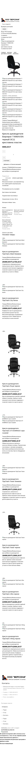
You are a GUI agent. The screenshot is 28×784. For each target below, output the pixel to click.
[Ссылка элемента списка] (14, 694)
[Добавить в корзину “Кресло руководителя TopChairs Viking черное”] (4, 665)
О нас (4, 712)
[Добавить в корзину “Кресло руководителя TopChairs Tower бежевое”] (4, 506)
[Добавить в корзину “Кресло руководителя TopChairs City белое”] (4, 325)
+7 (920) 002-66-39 (14, 1)
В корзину (6, 160)
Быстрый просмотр (4, 282)
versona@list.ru (14, 7)
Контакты (5, 715)
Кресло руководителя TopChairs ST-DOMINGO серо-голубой (13, 430)
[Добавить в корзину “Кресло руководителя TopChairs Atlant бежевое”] (4, 278)
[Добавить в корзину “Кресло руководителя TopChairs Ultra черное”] (4, 616)
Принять (16, 743)
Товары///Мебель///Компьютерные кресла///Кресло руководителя (11, 122)
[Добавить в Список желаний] (4, 275)
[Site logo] (10, 20)
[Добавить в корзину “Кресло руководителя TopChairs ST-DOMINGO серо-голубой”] (4, 459)
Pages (5, 710)
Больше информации (6, 743)
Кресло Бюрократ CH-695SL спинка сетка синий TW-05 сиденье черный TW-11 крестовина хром (7, 222)
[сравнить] (4, 249)
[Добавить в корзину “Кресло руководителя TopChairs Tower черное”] (4, 572)
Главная (4, 120)
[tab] (8, 178)
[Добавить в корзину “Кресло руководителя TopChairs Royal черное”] (4, 408)
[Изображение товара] (14, 244)
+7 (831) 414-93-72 (14, 4)
